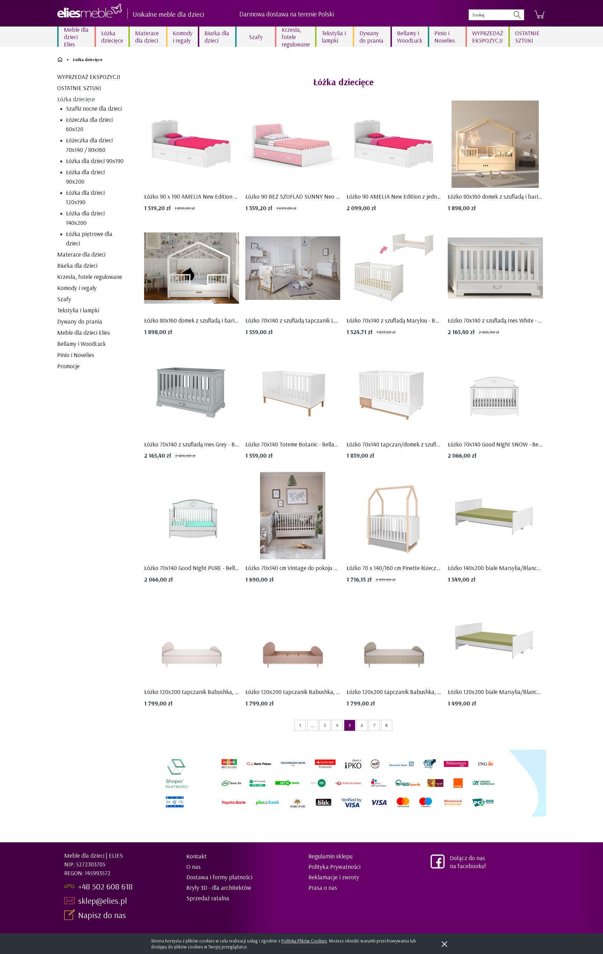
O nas (193, 867)
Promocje (68, 366)
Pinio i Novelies (75, 354)
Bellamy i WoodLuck (81, 343)
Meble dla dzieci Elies (83, 332)
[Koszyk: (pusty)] (539, 14)
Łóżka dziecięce (76, 99)
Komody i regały (77, 287)
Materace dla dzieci (81, 254)
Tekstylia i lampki (78, 310)
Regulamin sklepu (330, 856)
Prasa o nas (322, 887)
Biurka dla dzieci (77, 265)
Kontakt (196, 856)
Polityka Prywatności (334, 867)
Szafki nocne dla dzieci (94, 108)
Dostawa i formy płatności (219, 877)
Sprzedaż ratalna (207, 898)
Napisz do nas (103, 915)
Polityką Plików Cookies (304, 941)
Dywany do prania (79, 321)
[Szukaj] (517, 14)
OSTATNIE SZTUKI (79, 87)
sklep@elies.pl (102, 900)
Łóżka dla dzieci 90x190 (95, 160)
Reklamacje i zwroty (333, 877)
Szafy (64, 299)
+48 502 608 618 (105, 886)
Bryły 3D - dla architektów (218, 887)
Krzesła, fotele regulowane (89, 276)
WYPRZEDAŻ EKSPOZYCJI (88, 76)
